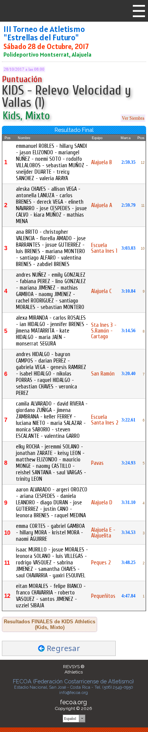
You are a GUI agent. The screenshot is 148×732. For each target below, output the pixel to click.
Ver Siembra (133, 118)
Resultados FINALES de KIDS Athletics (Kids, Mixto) (49, 624)
